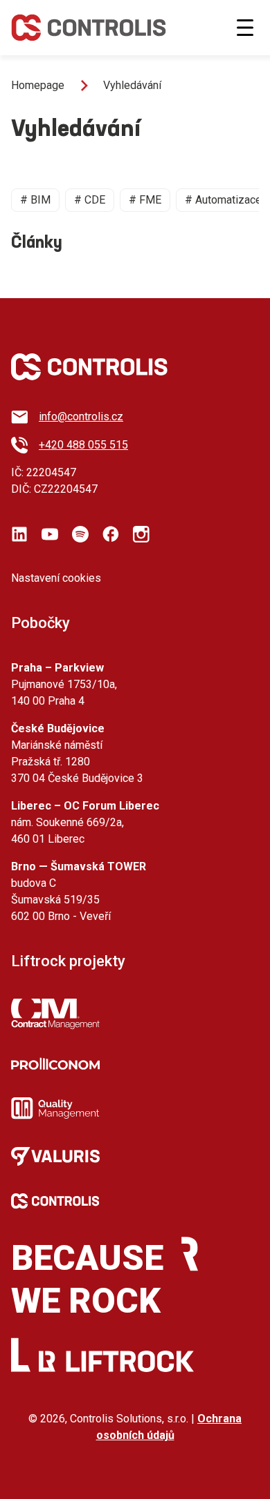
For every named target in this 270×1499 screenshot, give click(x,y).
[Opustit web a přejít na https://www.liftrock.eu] (116, 1361)
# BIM (35, 199)
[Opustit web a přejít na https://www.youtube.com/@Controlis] (50, 533)
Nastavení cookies (56, 578)
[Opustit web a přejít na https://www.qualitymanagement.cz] (55, 1108)
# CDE (89, 199)
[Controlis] (88, 27)
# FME (145, 199)
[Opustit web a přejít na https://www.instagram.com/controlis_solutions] (141, 533)
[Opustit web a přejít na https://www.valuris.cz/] (55, 1156)
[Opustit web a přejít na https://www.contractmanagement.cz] (55, 1014)
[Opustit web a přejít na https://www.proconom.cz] (55, 1063)
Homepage (37, 85)
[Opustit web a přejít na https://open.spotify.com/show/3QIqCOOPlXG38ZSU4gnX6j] (80, 533)
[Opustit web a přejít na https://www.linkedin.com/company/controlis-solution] (19, 533)
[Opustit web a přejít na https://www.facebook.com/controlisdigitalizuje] (110, 533)
